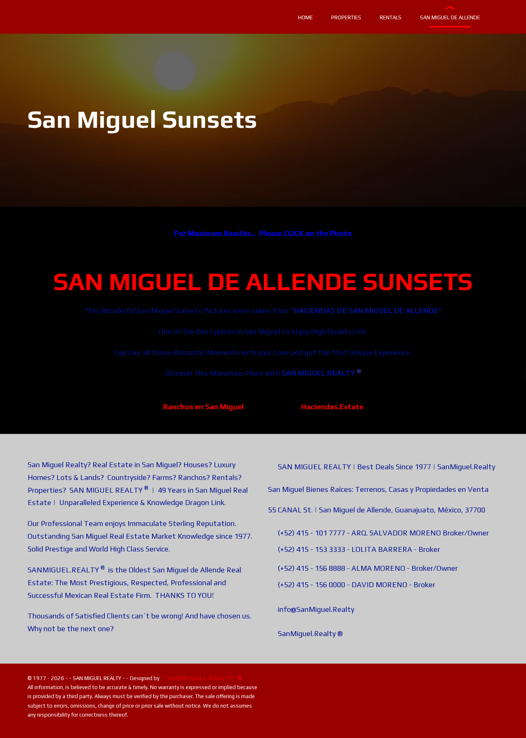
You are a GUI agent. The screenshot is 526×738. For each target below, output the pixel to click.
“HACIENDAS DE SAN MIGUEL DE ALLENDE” (366, 310)
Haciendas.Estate (332, 406)
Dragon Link (204, 502)
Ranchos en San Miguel (203, 406)
